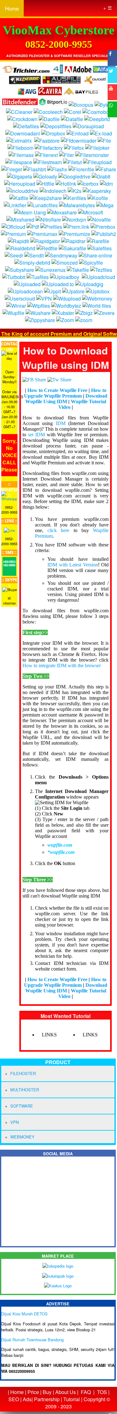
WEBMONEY (22, 1137)
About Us (65, 1392)
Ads (27, 1399)
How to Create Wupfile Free (57, 390)
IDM (61, 423)
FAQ (86, 1392)
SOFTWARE (21, 1106)
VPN (14, 1122)
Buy (47, 1392)
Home (12, 8)
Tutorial (71, 1399)
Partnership (47, 1399)
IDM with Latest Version (72, 564)
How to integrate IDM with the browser (61, 665)
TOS (102, 1392)
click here (58, 530)
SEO (13, 1399)
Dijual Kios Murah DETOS (24, 1314)
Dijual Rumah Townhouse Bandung (32, 1340)
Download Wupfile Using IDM (66, 398)
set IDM (36, 434)
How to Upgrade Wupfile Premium (65, 393)
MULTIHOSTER (24, 1090)
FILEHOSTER (23, 1073)
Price (33, 1392)
